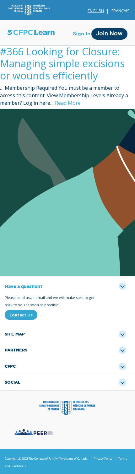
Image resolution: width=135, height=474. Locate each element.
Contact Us (21, 315)
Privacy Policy (103, 458)
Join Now (109, 34)
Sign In (81, 33)
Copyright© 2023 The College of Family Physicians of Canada (46, 458)
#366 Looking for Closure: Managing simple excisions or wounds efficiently (62, 63)
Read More (68, 102)
